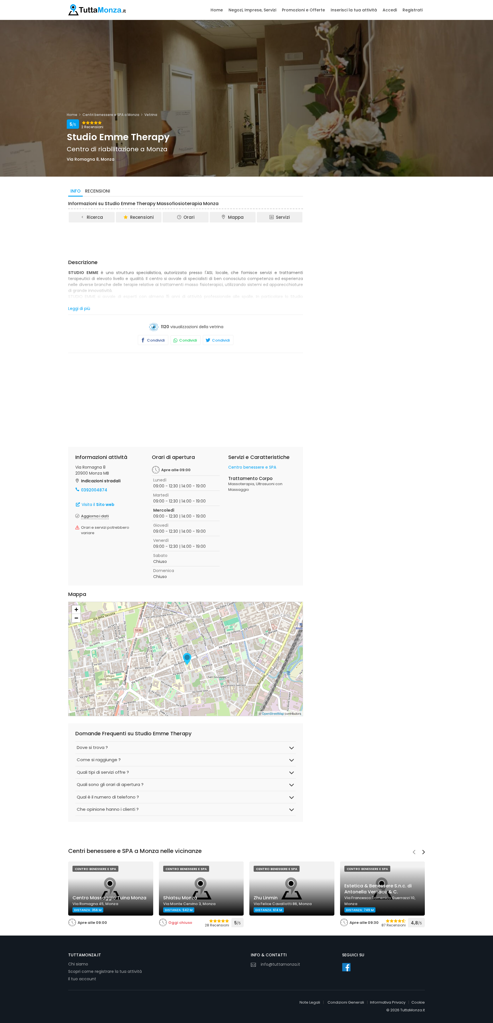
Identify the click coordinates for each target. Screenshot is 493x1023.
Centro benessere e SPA (252, 467)
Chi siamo (78, 964)
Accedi (390, 10)
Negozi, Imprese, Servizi (252, 10)
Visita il (97, 504)
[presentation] (414, 852)
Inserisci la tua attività (354, 10)
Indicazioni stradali (100, 481)
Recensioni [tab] (97, 191)
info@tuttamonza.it (280, 964)
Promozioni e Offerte (303, 10)
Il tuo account (82, 978)
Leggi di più (79, 308)
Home (217, 10)
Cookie (418, 1002)
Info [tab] (75, 191)
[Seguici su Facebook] (346, 967)
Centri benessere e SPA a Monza (110, 114)
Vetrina (150, 114)
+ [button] (76, 609)
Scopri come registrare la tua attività (105, 971)
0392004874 (94, 490)
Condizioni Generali (346, 1002)
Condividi (155, 340)
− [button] (76, 618)
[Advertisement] (186, 239)
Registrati (413, 10)
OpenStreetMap (273, 713)
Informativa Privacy (387, 1002)
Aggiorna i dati (95, 516)
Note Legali (310, 1002)
